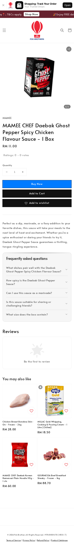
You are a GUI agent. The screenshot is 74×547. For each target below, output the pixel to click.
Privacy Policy (29, 540)
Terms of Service (13, 540)
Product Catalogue (59, 540)
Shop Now (30, 14)
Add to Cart (37, 193)
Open (67, 5)
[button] (4, 30)
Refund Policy (43, 540)
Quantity (7, 165)
